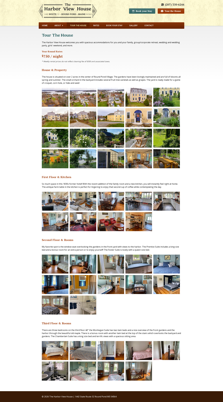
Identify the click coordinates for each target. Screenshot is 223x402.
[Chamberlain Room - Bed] (55, 351)
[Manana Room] (138, 351)
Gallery (133, 25)
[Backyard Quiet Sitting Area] (138, 139)
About (57, 25)
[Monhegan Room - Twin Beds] (83, 372)
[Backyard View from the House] (166, 139)
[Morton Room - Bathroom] (83, 306)
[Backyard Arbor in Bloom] (83, 139)
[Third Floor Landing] (138, 372)
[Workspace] (138, 222)
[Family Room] (55, 202)
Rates (96, 25)
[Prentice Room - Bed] (166, 265)
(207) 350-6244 (174, 4)
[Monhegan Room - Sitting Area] (111, 372)
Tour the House (173, 11)
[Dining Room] (111, 202)
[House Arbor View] (55, 139)
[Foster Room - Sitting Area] (83, 265)
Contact (149, 25)
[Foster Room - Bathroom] (111, 265)
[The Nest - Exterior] (111, 159)
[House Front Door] (138, 118)
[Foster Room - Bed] (55, 265)
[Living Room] (83, 222)
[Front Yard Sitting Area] (55, 159)
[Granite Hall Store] (83, 159)
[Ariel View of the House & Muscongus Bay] (55, 98)
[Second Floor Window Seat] (138, 265)
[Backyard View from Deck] (111, 139)
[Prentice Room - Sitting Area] (55, 285)
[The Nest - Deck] (166, 159)
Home (44, 25)
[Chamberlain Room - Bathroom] (111, 351)
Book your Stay (144, 11)
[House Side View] (55, 118)
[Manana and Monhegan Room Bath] (55, 372)
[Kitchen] (138, 202)
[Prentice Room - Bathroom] (83, 285)
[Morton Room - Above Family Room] (166, 285)
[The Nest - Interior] (138, 159)
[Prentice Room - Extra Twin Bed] (111, 285)
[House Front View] (138, 98)
